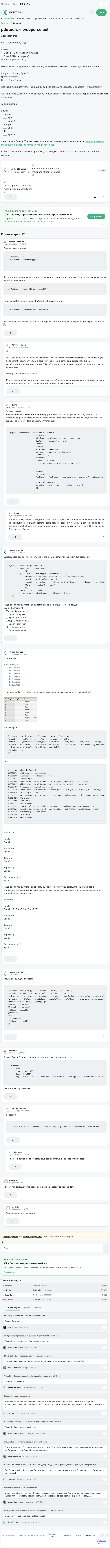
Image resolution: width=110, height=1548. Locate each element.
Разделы (9, 18)
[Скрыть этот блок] (106, 209)
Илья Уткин (13, 1522)
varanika (11, 1479)
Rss (84, 18)
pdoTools (7, 1290)
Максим (13, 1180)
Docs (15, 4)
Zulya (14, 405)
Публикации (40, 18)
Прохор (13, 1050)
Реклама (104, 225)
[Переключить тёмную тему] (92, 12)
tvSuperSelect (9, 1295)
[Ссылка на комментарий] (97, 333)
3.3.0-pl (36, 1300)
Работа (37, 1308)
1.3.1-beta (37, 1295)
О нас (69, 18)
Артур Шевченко (15, 1347)
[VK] (106, 4)
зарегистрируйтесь (32, 1236)
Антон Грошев (18, 169)
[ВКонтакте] (94, 197)
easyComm (8, 1300)
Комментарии (23, 18)
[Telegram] (100, 4)
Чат (77, 18)
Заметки (27, 1308)
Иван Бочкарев (14, 1368)
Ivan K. (10, 1327)
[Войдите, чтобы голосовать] (7, 197)
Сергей (11, 1413)
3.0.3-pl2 (37, 1290)
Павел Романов (16, 242)
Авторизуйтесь (10, 1236)
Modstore (5, 4)
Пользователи (56, 18)
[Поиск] (106, 1248)
